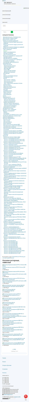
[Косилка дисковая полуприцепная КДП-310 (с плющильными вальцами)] (14, 321)
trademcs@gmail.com (8, 394)
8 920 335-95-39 (6, 392)
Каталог (17, 256)
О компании (4, 369)
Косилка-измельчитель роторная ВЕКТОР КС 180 (13, 339)
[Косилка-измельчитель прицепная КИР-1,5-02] (12, 334)
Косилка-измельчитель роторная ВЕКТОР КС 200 (13, 344)
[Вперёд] (15, 349)
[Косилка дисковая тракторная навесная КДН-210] (13, 285)
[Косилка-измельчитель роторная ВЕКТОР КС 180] (13, 338)
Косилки (12, 257)
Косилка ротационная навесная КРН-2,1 (10, 295)
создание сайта (17, 396)
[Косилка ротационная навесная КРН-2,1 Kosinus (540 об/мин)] (14, 265)
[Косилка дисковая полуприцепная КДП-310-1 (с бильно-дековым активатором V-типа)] (14, 314)
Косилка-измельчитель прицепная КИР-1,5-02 (12, 335)
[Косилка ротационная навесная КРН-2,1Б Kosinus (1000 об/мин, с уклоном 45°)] (14, 278)
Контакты (4, 372)
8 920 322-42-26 (6, 393)
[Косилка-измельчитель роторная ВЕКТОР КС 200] (13, 342)
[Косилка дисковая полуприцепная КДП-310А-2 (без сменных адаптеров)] (14, 307)
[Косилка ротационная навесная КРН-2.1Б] (11, 298)
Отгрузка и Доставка (6, 365)
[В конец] (16, 349)
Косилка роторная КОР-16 (8, 303)
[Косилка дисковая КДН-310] (8, 289)
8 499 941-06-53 (6, 389)
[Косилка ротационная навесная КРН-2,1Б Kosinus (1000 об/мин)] (14, 272)
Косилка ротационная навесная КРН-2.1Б (11, 299)
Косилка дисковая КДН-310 (8, 290)
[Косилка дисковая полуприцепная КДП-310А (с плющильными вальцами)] (14, 327)
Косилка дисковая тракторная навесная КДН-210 (12, 286)
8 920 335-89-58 (6, 390)
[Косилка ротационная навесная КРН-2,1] (11, 293)
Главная (13, 256)
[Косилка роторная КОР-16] (8, 302)
